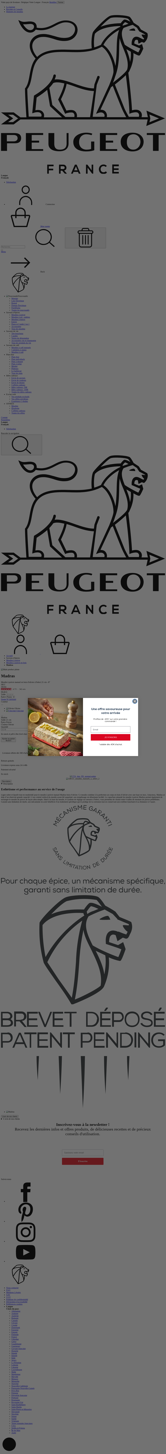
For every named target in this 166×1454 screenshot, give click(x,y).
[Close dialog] (135, 701)
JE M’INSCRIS (110, 737)
